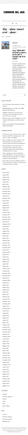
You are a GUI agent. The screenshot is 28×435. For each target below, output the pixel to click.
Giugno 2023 (6, 259)
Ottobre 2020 (6, 334)
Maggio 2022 (6, 289)
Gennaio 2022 (6, 299)
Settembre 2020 (6, 336)
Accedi (4, 414)
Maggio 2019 (6, 374)
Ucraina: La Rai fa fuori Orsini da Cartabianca (14, 143)
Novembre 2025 (6, 193)
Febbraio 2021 (6, 325)
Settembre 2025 (6, 198)
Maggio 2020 (6, 346)
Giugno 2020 (6, 343)
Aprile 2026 (6, 182)
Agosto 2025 (6, 200)
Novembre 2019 (6, 360)
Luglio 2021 (6, 313)
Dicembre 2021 (6, 301)
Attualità (5, 394)
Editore (16, 61)
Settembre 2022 (6, 280)
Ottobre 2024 (6, 221)
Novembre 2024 (6, 219)
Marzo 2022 (6, 294)
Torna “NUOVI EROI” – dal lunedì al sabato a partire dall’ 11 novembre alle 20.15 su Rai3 (19, 54)
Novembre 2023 (6, 247)
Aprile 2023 (6, 264)
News (4, 403)
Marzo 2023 (6, 266)
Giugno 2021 (6, 315)
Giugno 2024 (6, 231)
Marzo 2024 (6, 238)
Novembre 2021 (6, 303)
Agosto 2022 (6, 282)
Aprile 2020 (6, 348)
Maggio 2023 (6, 261)
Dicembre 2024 (6, 217)
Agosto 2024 (6, 226)
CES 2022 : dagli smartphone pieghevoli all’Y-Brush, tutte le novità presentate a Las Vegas (13, 149)
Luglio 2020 (6, 341)
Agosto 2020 (6, 339)
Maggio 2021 (6, 318)
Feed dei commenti (7, 419)
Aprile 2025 (6, 210)
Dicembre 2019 (6, 357)
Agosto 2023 (6, 254)
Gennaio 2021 (6, 327)
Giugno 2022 (6, 287)
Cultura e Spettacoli (17, 47)
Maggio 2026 (6, 179)
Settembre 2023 (6, 252)
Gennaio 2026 (6, 189)
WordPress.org (6, 421)
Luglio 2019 (6, 369)
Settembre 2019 (6, 364)
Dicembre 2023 (6, 245)
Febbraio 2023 (6, 268)
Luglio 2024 (6, 229)
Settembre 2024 (6, 224)
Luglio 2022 (6, 285)
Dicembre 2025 (6, 191)
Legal (4, 401)
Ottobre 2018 (6, 383)
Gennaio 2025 (6, 214)
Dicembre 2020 (6, 329)
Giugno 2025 (6, 205)
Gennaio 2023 (6, 271)
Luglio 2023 (6, 257)
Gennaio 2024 (6, 243)
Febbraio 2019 (6, 378)
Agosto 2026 (6, 172)
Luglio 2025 (6, 203)
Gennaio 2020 (6, 355)
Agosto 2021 (6, 311)
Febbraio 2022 (6, 296)
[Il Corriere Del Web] (14, 12)
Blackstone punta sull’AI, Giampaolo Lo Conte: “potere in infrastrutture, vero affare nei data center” (14, 119)
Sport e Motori (6, 406)
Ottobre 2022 (6, 278)
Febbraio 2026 (6, 186)
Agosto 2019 (6, 367)
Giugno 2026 (6, 177)
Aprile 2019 (6, 376)
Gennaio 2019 (6, 381)
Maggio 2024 (6, 233)
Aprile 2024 (6, 236)
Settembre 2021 (6, 308)
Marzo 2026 (6, 184)
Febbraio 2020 (6, 353)
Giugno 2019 (6, 371)
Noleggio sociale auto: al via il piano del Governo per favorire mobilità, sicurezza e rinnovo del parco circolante (13, 114)
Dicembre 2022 (6, 273)
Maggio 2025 (6, 207)
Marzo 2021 (6, 322)
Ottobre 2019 (6, 362)
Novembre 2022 (6, 275)
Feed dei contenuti (7, 416)
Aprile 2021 (6, 320)
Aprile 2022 (6, 292)
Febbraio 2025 (6, 212)
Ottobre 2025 (6, 196)
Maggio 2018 (6, 386)
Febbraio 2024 (6, 240)
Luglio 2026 (6, 175)
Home (3, 36)
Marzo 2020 (6, 350)
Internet (4, 399)
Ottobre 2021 (6, 306)
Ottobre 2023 (6, 250)
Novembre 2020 (6, 332)
